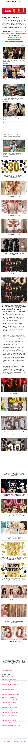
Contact (9, 741)
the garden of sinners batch (8, 33)
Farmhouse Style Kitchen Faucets (9, 679)
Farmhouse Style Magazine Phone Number (11, 725)
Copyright (23, 741)
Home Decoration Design (13, 1)
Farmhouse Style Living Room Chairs (10, 712)
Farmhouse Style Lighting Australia (9, 715)
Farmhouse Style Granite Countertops (10, 722)
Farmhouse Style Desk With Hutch (9, 720)
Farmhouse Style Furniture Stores (9, 705)
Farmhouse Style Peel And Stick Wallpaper (11, 699)
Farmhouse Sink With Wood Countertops (10, 694)
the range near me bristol (14, 39)
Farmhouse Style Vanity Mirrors (8, 717)
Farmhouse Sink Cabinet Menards (9, 702)
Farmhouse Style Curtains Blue (8, 676)
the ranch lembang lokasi (20, 33)
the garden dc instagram (14, 35)
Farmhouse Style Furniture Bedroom (9, 692)
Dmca (4, 741)
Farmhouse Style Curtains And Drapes (10, 687)
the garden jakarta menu (8, 31)
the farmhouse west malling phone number (14, 41)
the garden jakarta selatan (19, 31)
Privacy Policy (16, 741)
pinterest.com (9, 670)
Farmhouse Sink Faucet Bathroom (9, 697)
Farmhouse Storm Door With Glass (9, 707)
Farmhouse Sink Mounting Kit (8, 689)
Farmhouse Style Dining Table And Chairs (11, 710)
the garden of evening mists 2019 (14, 37)
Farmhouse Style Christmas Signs (9, 681)
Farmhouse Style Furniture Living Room (10, 684)
